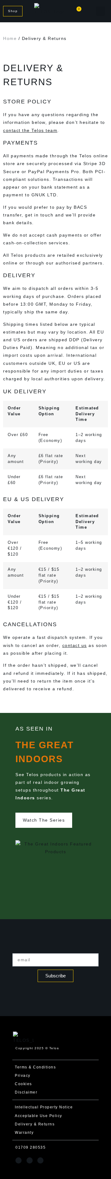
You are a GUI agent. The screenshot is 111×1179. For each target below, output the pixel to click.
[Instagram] (18, 1160)
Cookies (23, 1084)
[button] (100, 11)
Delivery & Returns (35, 1124)
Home (10, 38)
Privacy (23, 1075)
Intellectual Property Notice (44, 1107)
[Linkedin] (40, 1160)
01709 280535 (30, 1147)
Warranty (24, 1132)
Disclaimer (26, 1092)
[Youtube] (30, 1160)
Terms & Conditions (35, 1067)
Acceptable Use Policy (38, 1116)
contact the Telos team (30, 130)
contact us (74, 645)
